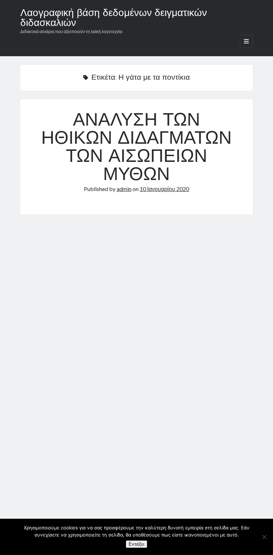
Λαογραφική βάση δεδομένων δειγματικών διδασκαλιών (113, 18)
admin (124, 188)
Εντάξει (136, 544)
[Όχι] (264, 536)
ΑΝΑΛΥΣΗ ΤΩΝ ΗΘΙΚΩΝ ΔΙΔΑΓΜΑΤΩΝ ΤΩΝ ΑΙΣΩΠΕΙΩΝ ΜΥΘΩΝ (136, 148)
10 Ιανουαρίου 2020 (164, 188)
